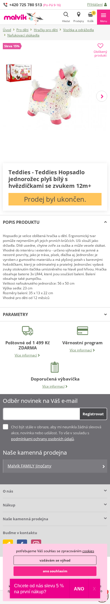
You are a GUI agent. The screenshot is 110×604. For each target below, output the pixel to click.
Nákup (9, 505)
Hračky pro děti (46, 29)
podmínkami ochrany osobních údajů (42, 438)
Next (101, 96)
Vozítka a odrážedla (78, 29)
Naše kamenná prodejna (25, 518)
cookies (88, 551)
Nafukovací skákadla (23, 35)
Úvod (7, 29)
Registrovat (93, 413)
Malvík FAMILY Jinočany (29, 465)
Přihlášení (95, 4)
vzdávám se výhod (55, 560)
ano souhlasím (55, 571)
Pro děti (22, 29)
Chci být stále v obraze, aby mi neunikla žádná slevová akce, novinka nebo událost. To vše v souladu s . (56, 432)
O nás (8, 491)
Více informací (26, 355)
